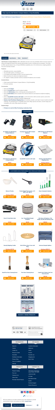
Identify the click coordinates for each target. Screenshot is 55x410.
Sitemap (14, 363)
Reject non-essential (18, 405)
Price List (14, 373)
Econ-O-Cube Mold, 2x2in (10, 218)
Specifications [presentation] (12, 58)
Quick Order (31, 359)
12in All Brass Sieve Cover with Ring (27, 246)
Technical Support (32, 383)
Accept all (7, 405)
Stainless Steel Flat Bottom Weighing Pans (14, 100)
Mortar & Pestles (10, 191)
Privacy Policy (15, 359)
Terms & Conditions (16, 361)
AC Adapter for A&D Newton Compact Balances (9, 132)
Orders (29, 350)
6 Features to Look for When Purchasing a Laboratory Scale (18, 108)
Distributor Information (17, 357)
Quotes (30, 380)
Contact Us (14, 350)
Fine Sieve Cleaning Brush (27, 272)
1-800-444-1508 (31, 374)
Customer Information (33, 346)
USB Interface (12, 92)
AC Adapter (11, 88)
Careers (14, 348)
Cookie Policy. (28, 401)
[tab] (4, 58)
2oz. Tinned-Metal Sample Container (27, 219)
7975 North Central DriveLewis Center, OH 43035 (33, 371)
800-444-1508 (18, 328)
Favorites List (31, 354)
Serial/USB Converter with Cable (15, 96)
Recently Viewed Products (18, 379)
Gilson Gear (15, 377)
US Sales (30, 376)
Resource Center (16, 352)
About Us (14, 346)
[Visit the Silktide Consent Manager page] (37, 405)
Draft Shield (10, 93)
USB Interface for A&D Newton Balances (45, 132)
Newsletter (14, 354)
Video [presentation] (19, 58)
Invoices (30, 352)
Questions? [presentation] (25, 58)
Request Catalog (16, 370)
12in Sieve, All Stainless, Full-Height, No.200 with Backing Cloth (45, 219)
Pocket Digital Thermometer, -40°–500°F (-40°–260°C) (27, 191)
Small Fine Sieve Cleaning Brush (9, 272)
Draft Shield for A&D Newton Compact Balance (9, 159)
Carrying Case (11, 90)
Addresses (30, 348)
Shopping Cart (31, 357)
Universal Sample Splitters (45, 245)
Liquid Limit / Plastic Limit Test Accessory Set (45, 273)
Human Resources (32, 385)
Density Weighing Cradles (10, 245)
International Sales (32, 378)
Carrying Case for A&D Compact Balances (27, 132)
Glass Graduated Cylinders (45, 191)
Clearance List (15, 375)
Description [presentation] (5, 58)
